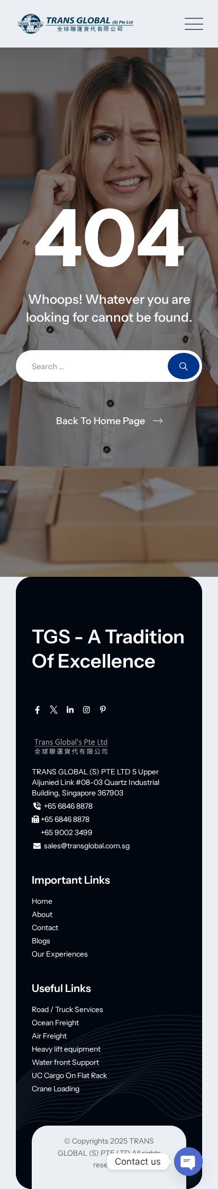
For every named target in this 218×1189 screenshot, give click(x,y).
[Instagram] (86, 710)
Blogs (41, 940)
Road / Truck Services (67, 1009)
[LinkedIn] (70, 710)
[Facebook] (37, 710)
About (42, 914)
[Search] (183, 366)
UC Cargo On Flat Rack (69, 1075)
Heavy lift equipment (66, 1049)
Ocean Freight (55, 1022)
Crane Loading (55, 1088)
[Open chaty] (188, 1161)
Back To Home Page (100, 421)
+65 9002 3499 (67, 832)
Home (42, 901)
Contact (45, 927)
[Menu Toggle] (191, 24)
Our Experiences (60, 954)
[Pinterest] (102, 710)
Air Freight (49, 1036)
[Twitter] (53, 710)
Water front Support (65, 1062)
